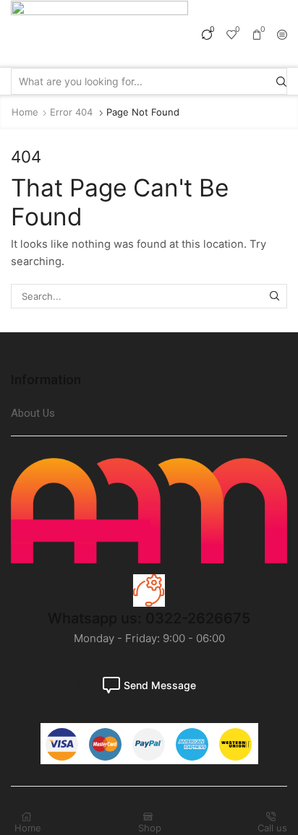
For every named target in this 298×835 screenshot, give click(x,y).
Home (25, 112)
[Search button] (281, 81)
